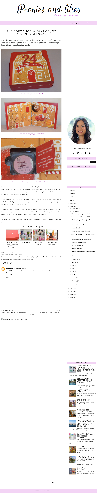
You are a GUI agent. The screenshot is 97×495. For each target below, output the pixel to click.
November (75, 211)
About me (21, 23)
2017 (71, 194)
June (73, 268)
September (75, 259)
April (73, 274)
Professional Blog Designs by (48, 490)
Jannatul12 (9, 275)
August (74, 262)
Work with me (44, 23)
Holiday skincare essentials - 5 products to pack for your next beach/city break (86, 368)
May (73, 271)
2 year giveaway (83, 400)
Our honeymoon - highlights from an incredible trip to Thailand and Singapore (85, 423)
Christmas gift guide (30, 257)
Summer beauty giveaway (39, 243)
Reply (7, 277)
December (75, 208)
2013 (71, 206)
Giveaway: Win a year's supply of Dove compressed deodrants (86, 435)
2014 (71, 203)
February (74, 281)
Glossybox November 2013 (79, 242)
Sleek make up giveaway (83, 468)
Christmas (22, 257)
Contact (32, 23)
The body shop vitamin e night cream (23, 259)
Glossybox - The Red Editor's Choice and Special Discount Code (12, 244)
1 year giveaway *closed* (83, 391)
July (73, 265)
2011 (71, 291)
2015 (71, 200)
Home (12, 23)
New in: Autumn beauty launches (52, 243)
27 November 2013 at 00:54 (19, 268)
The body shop (41, 257)
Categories (58, 23)
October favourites (77, 248)
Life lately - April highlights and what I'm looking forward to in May (86, 458)
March (73, 278)
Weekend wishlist (76, 228)
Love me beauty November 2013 (81, 217)
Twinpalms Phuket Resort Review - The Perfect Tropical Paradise (85, 381)
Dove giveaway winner (78, 245)
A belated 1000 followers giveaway (86, 410)
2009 (71, 298)
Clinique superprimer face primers (81, 239)
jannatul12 (9, 268)
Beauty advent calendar (12, 257)
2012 (71, 288)
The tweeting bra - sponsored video (81, 214)
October (74, 256)
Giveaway (81, 446)
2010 (71, 294)
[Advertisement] (81, 58)
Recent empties (26, 242)
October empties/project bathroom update (83, 251)
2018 (71, 191)
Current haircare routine (78, 225)
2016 (71, 197)
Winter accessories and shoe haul (81, 231)
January (74, 284)
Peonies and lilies (50, 483)
